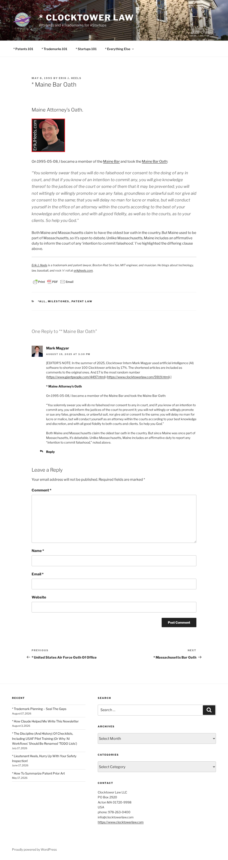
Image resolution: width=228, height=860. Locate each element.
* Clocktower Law (86, 17)
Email (38, 574)
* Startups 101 (86, 49)
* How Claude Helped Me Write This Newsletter (45, 721)
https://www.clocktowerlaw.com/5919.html (138, 377)
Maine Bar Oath (154, 161)
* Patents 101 (23, 49)
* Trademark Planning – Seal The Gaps (39, 709)
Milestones (58, 301)
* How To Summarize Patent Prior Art (38, 773)
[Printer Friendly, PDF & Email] (53, 281)
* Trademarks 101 (54, 49)
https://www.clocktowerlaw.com (121, 822)
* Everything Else (117, 49)
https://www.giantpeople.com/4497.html (76, 377)
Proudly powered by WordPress (34, 849)
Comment (41, 490)
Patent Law (82, 301)
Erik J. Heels (70, 78)
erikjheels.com (83, 270)
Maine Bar (111, 161)
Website (39, 597)
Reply (50, 452)
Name (38, 551)
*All (42, 301)
